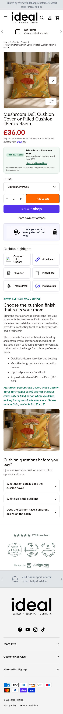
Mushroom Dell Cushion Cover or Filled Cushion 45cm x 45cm (30, 46)
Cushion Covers (19, 42)
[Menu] (5, 18)
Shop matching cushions (36, 163)
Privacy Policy (10, 705)
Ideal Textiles (17, 699)
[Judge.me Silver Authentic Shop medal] (48, 550)
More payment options (32, 217)
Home (6, 42)
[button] (57, 18)
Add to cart (43, 198)
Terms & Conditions (29, 705)
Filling (8, 179)
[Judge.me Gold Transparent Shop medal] (31, 550)
